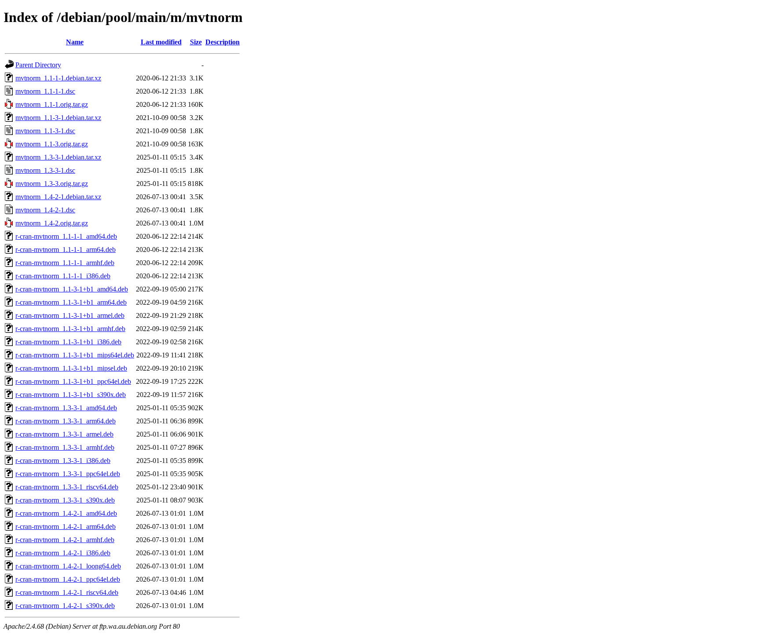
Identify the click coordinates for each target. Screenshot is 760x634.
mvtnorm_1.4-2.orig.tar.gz (51, 223)
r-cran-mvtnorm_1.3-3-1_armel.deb (64, 434)
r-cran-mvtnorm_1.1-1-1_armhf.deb (64, 262)
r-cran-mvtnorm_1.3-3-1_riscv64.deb (66, 487)
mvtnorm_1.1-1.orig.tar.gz (51, 104)
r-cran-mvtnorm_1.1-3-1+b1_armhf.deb (70, 328)
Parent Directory (38, 65)
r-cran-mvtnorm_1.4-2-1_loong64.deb (68, 566)
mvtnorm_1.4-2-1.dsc (45, 210)
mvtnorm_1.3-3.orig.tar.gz (51, 183)
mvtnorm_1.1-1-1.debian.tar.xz (58, 78)
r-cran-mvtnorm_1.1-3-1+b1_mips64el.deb (74, 355)
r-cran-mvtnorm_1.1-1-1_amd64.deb (66, 236)
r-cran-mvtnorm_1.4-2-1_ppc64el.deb (67, 579)
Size (196, 42)
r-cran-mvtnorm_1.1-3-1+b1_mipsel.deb (71, 368)
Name (75, 42)
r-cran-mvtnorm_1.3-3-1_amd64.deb (66, 408)
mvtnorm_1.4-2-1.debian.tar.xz (58, 196)
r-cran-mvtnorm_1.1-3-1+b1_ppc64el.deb (73, 381)
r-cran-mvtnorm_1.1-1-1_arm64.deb (65, 249)
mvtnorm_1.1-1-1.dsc (45, 91)
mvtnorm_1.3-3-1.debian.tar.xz (58, 157)
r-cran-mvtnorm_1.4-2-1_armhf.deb (64, 539)
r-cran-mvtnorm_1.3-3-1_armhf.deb (64, 447)
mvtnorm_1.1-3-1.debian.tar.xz (58, 117)
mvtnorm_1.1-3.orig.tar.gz (51, 144)
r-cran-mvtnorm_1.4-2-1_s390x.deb (65, 605)
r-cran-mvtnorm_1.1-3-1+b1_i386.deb (68, 342)
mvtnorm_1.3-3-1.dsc (45, 170)
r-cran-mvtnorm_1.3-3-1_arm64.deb (65, 421)
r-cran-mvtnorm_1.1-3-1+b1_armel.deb (69, 315)
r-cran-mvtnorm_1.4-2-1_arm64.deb (65, 526)
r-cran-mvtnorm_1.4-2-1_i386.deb (62, 553)
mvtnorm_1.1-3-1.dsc (45, 131)
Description (222, 42)
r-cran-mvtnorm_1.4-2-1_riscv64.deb (66, 592)
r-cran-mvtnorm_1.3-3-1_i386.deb (62, 460)
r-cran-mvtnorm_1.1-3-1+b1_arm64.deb (71, 302)
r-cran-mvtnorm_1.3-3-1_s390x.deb (65, 500)
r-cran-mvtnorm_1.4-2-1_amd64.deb (66, 513)
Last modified (161, 42)
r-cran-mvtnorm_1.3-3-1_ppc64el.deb (67, 473)
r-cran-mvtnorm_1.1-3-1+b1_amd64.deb (71, 289)
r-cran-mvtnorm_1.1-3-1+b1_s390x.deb (70, 394)
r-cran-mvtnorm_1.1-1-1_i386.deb (62, 276)
